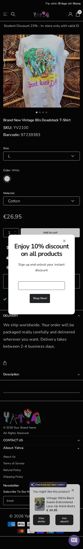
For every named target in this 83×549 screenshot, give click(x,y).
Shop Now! (40, 298)
